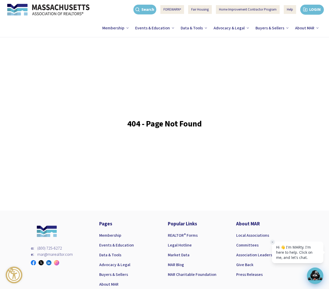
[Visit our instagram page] (58, 262)
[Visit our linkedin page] (50, 262)
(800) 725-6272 (49, 248)
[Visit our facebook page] (35, 262)
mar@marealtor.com (55, 254)
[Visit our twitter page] (42, 262)
